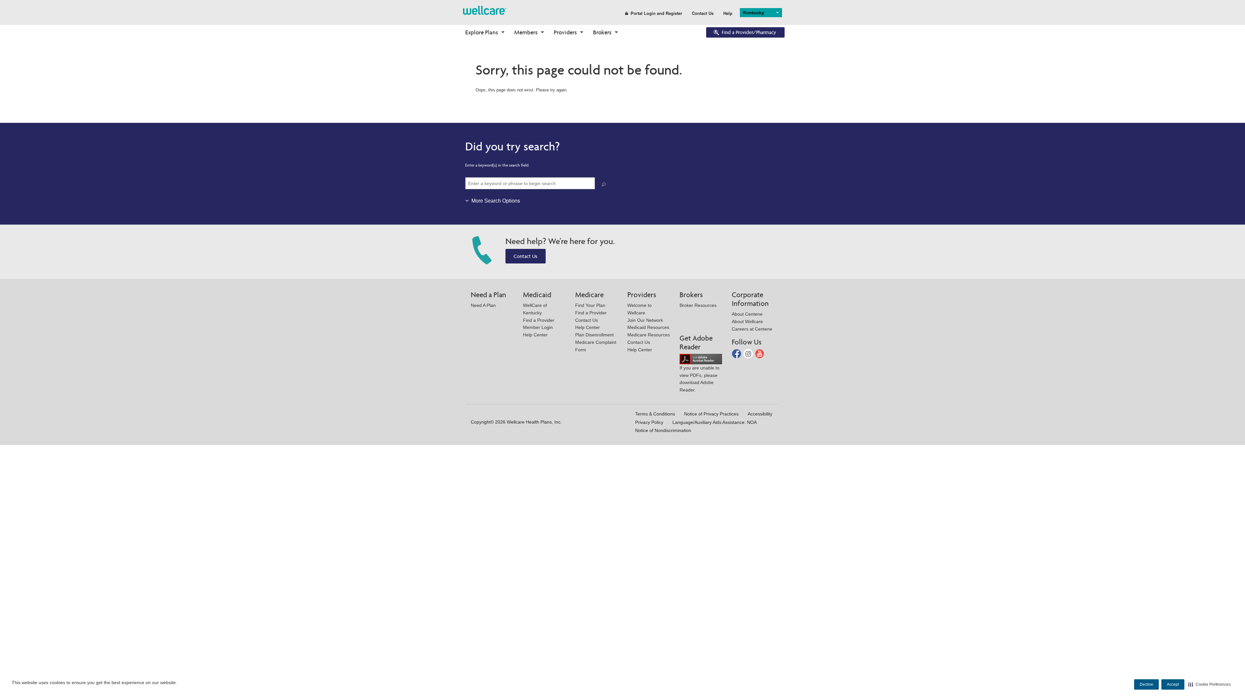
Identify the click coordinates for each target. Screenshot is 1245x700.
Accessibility (760, 413)
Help (727, 13)
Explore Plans (481, 32)
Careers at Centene (752, 329)
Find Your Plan (590, 305)
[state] (484, 10)
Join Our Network (645, 320)
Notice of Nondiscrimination (663, 430)
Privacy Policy (649, 422)
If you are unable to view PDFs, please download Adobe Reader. (699, 378)
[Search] (605, 184)
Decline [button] (1146, 684)
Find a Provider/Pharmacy (749, 32)
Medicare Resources (648, 334)
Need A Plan (483, 305)
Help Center (535, 334)
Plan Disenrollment (594, 334)
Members (526, 32)
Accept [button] (1173, 684)
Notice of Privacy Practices (711, 413)
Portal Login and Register (656, 13)
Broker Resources (698, 305)
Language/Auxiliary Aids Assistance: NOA (714, 422)
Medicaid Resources (648, 327)
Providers (565, 32)
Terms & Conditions (655, 413)
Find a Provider (538, 320)
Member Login (538, 327)
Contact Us (703, 13)
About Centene (747, 314)
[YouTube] (760, 353)
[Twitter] (748, 353)
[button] (1209, 684)
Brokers (602, 32)
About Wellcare (747, 321)
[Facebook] (737, 353)
